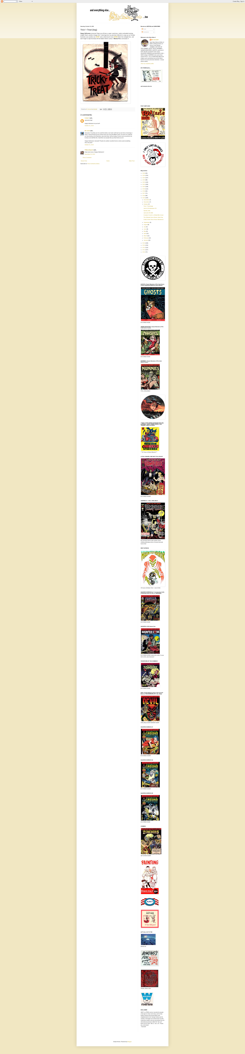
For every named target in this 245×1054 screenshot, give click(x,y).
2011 (143, 249)
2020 (143, 186)
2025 (143, 175)
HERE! (98, 37)
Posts (144, 29)
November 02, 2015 (90, 154)
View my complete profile (147, 63)
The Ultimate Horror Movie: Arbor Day (153, 217)
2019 (143, 189)
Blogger (129, 1041)
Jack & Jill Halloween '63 (150, 208)
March (145, 235)
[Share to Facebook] (109, 109)
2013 (143, 245)
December (146, 199)
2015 (143, 197)
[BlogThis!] (106, 109)
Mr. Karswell (155, 39)
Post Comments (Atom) (93, 163)
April (145, 233)
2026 (143, 173)
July (145, 226)
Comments (146, 32)
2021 (143, 184)
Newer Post (84, 161)
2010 (143, 252)
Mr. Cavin (87, 130)
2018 (143, 191)
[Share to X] (107, 109)
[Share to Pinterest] (111, 109)
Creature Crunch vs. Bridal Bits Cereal (153, 215)
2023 (143, 180)
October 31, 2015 (89, 125)
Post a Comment (87, 157)
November (146, 202)
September (147, 222)
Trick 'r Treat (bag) (148, 206)
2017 (143, 193)
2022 (143, 182)
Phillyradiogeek (89, 150)
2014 (143, 243)
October (146, 204)
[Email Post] (100, 109)
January (146, 240)
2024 (143, 177)
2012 (143, 247)
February (146, 238)
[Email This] (104, 109)
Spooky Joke (147, 210)
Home (108, 161)
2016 (143, 195)
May (145, 231)
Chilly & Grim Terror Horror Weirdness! (153, 219)
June (145, 229)
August (146, 224)
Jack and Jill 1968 (148, 213)
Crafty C (87, 118)
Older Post (131, 161)
